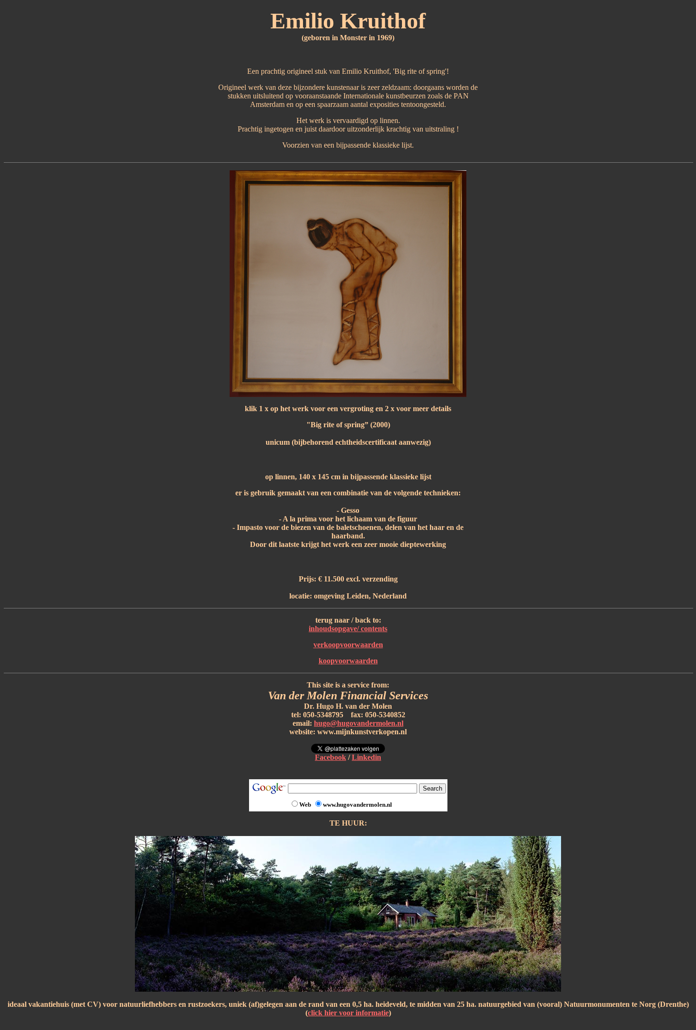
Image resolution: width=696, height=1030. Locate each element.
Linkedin (366, 757)
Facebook (330, 757)
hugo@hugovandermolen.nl (358, 723)
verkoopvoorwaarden (348, 645)
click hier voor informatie (348, 1013)
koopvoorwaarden (348, 661)
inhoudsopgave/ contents (348, 629)
